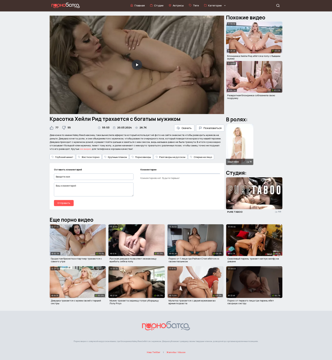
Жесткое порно (91, 157)
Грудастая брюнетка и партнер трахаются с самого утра (76, 260)
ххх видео (85, 148)
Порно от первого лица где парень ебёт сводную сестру (250, 302)
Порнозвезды (143, 157)
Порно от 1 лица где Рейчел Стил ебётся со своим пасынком (194, 260)
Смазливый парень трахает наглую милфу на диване (253, 260)
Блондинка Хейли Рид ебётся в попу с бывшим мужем (253, 57)
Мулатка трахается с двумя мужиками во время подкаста (192, 302)
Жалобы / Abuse (176, 352)
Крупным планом (117, 157)
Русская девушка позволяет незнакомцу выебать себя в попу (133, 260)
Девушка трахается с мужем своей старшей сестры (76, 302)
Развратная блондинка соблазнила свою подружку (251, 97)
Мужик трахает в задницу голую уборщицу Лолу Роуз (134, 302)
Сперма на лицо (203, 157)
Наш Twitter (153, 352)
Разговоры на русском (172, 157)
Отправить (63, 203)
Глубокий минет (64, 157)
